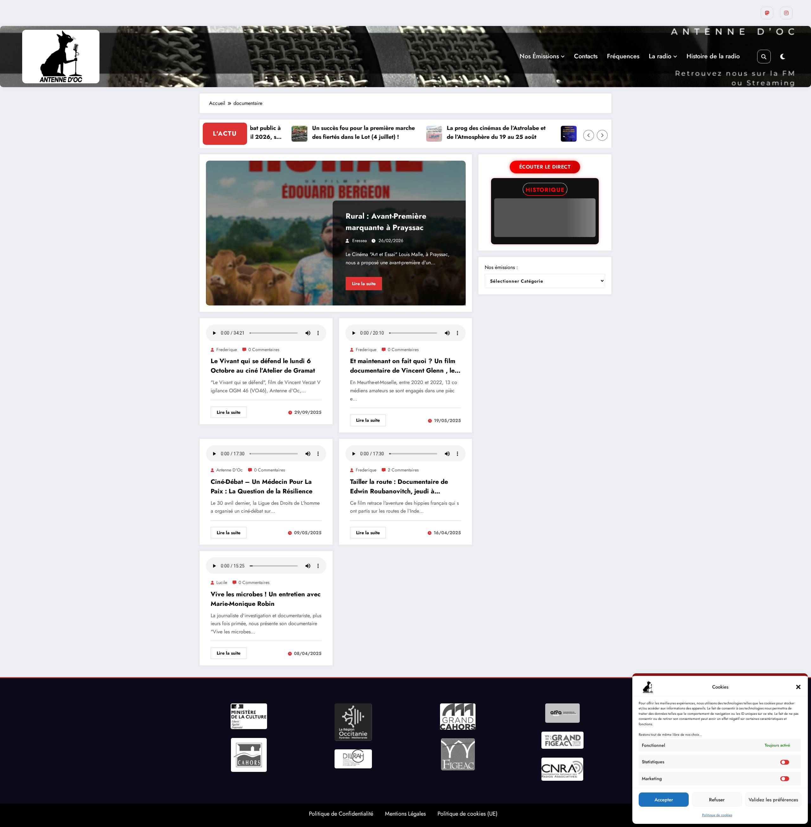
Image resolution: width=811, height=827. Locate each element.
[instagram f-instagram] (786, 13)
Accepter (664, 799)
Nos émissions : (501, 267)
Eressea (359, 240)
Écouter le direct (545, 166)
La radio (660, 56)
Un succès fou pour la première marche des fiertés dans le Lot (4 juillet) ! (339, 132)
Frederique (226, 349)
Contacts (585, 56)
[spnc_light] (782, 56)
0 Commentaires (263, 349)
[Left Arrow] (589, 135)
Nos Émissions (539, 56)
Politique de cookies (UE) (467, 814)
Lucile (221, 582)
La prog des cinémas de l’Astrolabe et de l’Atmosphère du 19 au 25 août (472, 132)
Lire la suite (364, 283)
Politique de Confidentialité (341, 814)
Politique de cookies (717, 814)
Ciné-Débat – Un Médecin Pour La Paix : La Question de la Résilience (261, 486)
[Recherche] (764, 56)
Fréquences (623, 56)
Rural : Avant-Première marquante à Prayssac (386, 221)
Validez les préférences (773, 799)
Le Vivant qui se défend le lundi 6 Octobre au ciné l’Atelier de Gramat (263, 365)
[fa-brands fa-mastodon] (767, 13)
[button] (798, 687)
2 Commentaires (403, 470)
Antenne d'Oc (229, 470)
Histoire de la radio (713, 56)
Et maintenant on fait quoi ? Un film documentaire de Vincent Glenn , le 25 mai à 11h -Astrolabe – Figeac (402, 365)
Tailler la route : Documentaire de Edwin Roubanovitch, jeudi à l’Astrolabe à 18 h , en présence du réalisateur (401, 486)
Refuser (717, 799)
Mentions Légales (405, 814)
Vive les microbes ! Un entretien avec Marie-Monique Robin (266, 599)
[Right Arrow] (602, 135)
